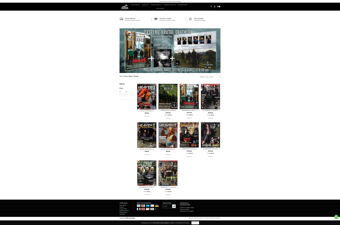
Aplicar (132, 94)
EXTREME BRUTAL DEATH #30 (189, 110)
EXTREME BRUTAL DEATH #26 (210, 148)
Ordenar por (202, 76)
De (120, 91)
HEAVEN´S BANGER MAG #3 (168, 149)
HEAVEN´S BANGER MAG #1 (147, 111)
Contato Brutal (156, 4)
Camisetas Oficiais (169, 4)
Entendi (195, 222)
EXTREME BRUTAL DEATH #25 (189, 148)
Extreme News (182, 4)
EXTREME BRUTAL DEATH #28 (168, 187)
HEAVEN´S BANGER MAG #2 (147, 149)
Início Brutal (135, 4)
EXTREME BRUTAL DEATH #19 (168, 110)
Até (126, 91)
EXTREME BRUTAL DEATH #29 (146, 187)
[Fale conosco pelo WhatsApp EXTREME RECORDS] (336, 217)
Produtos (145, 4)
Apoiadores (160, 8)
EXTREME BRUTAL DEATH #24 (210, 110)
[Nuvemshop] (127, 218)
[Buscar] (211, 6)
